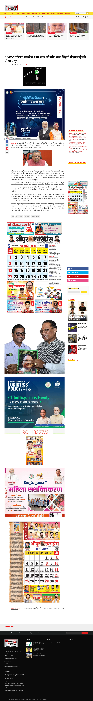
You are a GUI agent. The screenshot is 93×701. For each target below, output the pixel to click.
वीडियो (42, 17)
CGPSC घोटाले (19, 216)
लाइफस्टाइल (67, 14)
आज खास (53, 14)
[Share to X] (7, 145)
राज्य (13, 14)
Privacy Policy (28, 633)
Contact (37, 633)
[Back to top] (89, 697)
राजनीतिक (34, 14)
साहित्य (26, 17)
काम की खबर (60, 14)
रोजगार (43, 14)
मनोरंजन (23, 14)
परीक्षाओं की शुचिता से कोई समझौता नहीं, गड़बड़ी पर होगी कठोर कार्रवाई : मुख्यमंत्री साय (78, 150)
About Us (13, 633)
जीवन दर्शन (31, 17)
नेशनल (18, 14)
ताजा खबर (58, 643)
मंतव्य (47, 17)
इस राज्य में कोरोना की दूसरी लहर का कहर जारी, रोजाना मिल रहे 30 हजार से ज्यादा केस (82, 347)
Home (6, 633)
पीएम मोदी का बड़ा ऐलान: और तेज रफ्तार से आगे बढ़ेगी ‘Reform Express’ (56, 36)
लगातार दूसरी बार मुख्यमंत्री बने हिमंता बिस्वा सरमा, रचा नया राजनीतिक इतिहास (38, 649)
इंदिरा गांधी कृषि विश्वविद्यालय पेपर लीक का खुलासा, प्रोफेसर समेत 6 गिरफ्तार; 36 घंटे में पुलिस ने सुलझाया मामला (77, 138)
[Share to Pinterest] (7, 148)
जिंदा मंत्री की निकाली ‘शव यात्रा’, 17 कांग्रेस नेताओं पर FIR (39, 654)
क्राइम (28, 14)
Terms (20, 633)
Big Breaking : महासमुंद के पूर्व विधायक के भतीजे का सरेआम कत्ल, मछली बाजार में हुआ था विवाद (82, 338)
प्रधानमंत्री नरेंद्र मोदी (35, 216)
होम (8, 14)
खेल (48, 14)
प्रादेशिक (38, 17)
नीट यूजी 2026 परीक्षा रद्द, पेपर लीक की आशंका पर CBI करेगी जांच (38, 643)
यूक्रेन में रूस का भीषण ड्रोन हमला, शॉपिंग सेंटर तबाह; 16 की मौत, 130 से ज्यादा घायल (35, 36)
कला (22, 17)
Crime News (51, 643)
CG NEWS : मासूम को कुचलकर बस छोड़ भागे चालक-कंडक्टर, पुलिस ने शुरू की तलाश (77, 143)
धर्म (39, 14)
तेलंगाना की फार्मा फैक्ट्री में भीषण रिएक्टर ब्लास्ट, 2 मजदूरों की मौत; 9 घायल (77, 36)
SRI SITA (27, 65)
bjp (13, 216)
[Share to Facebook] (7, 141)
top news (27, 216)
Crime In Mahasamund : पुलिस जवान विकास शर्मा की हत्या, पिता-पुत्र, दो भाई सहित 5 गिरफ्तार (77, 317)
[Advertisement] (76, 242)
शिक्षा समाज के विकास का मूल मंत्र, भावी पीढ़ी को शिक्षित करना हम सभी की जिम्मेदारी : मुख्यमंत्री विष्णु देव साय (14, 36)
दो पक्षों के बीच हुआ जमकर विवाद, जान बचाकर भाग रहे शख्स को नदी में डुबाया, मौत (82, 325)
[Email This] (7, 152)
